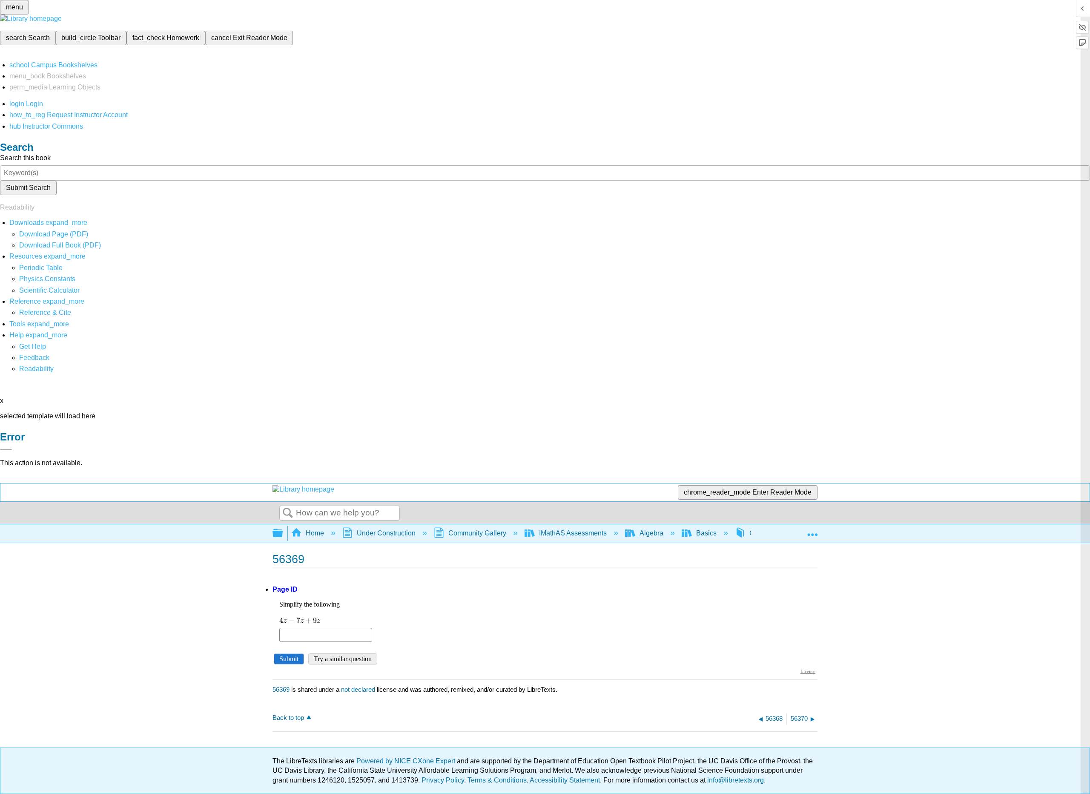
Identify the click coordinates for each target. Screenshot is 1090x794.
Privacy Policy (443, 780)
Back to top (288, 717)
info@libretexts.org (735, 780)
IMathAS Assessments (572, 533)
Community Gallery (477, 533)
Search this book (25, 157)
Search (287, 513)
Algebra (651, 533)
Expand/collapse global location (812, 530)
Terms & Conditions (497, 780)
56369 (281, 689)
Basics (706, 533)
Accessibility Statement (565, 780)
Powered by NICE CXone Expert (406, 761)
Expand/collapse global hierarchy (283, 533)
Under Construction (386, 533)
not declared (359, 689)
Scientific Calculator (49, 290)
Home (315, 533)
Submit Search (28, 187)
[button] (34, 357)
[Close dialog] (6, 449)
